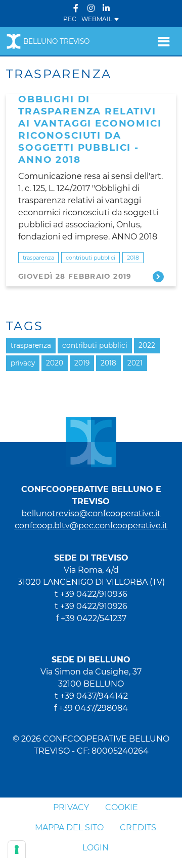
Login (95, 847)
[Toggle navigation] (163, 41)
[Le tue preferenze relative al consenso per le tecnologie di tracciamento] (16, 849)
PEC (69, 19)
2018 (133, 257)
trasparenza (38, 257)
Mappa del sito (69, 827)
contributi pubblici (90, 257)
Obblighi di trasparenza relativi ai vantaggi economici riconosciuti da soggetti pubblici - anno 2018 (90, 129)
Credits (138, 827)
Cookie (121, 807)
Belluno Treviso (56, 41)
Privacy (71, 807)
